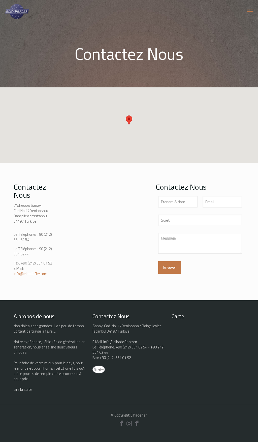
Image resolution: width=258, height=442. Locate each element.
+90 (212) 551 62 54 (131, 347)
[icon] (137, 423)
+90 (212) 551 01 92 (36, 263)
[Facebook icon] (121, 423)
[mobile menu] (250, 11)
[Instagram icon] (129, 423)
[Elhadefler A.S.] (17, 11)
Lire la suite (23, 389)
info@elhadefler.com (30, 274)
